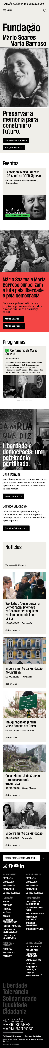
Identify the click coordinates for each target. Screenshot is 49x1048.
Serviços (7, 905)
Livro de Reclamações (32, 974)
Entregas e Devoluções (32, 968)
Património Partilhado (31, 918)
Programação (12, 148)
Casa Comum (12, 496)
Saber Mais (12, 630)
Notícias (7, 912)
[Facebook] (10, 866)
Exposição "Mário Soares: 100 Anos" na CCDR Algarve (23, 174)
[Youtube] (16, 866)
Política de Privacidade (12, 1036)
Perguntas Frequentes (31, 955)
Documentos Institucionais (10, 930)
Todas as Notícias (14, 565)
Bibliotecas (9, 952)
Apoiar (6, 916)
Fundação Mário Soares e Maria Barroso (23, 4)
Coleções (7, 956)
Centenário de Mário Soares (21, 352)
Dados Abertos (33, 960)
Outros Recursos (11, 893)
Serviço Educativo (15, 528)
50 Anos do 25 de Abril (34, 908)
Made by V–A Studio (11, 1044)
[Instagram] (5, 866)
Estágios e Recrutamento (10, 921)
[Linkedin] (22, 866)
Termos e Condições (33, 1036)
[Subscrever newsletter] (43, 858)
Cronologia (8, 882)
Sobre (6, 901)
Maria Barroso (12, 326)
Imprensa (30, 963)
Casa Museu (32, 950)
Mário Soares (12, 319)
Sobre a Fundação (14, 140)
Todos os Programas (31, 924)
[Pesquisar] (44, 10)
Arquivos (7, 949)
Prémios (7, 909)
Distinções (8, 889)
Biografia (8, 878)
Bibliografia (9, 885)
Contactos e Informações (9, 936)
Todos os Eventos (35, 929)
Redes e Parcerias (12, 926)
